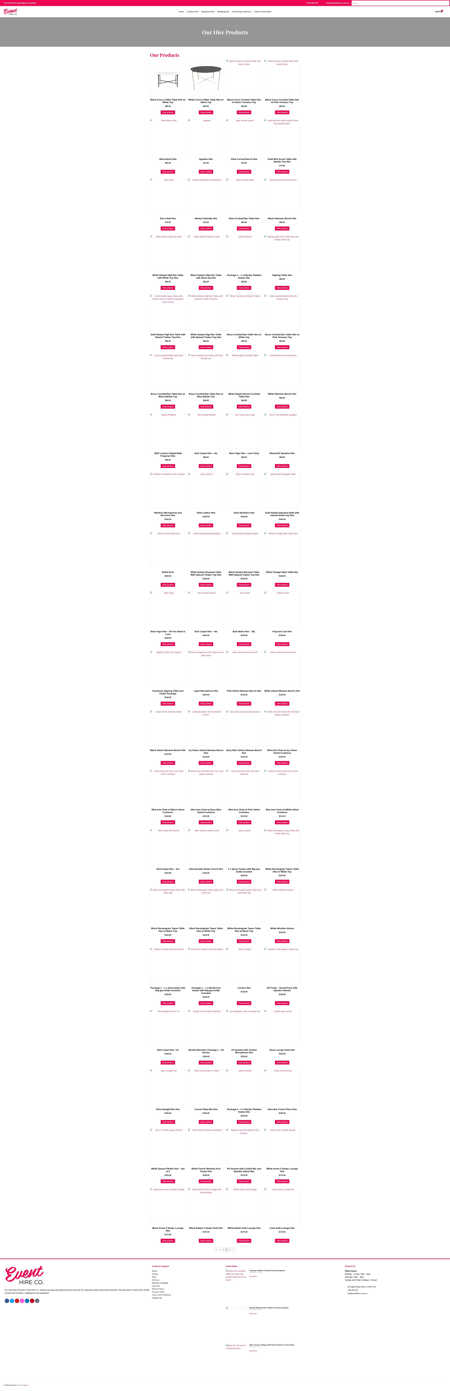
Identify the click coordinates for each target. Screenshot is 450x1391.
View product (167, 112)
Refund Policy (158, 1289)
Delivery (155, 1280)
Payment (156, 1286)
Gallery (155, 1274)
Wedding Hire (223, 12)
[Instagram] (22, 1301)
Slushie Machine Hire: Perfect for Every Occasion (269, 1308)
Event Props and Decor (241, 12)
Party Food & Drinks (262, 12)
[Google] (37, 1301)
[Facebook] (7, 1301)
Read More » (253, 1276)
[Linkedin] (27, 1301)
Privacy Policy (158, 1292)
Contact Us (157, 1298)
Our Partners (24, 1385)
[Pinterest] (32, 1301)
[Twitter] (12, 1301)
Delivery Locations (160, 1283)
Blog (154, 1277)
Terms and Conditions (161, 1295)
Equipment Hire (207, 12)
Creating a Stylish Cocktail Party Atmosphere (267, 1270)
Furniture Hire (192, 12)
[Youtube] (17, 1301)
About (154, 1271)
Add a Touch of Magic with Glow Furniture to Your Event (271, 1345)
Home (181, 12)
